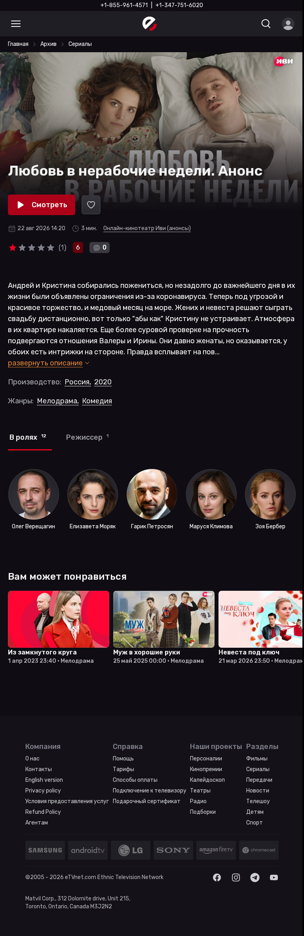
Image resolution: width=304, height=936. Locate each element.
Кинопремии (206, 769)
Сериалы (258, 769)
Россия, (78, 382)
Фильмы (257, 758)
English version (44, 780)
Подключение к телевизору (149, 790)
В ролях (28, 437)
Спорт (254, 822)
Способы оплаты (135, 780)
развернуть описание (45, 363)
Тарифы (123, 769)
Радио (198, 801)
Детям (255, 812)
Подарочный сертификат (146, 801)
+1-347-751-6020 (179, 5)
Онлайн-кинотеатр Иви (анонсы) (147, 228)
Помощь (123, 758)
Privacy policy (43, 790)
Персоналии (206, 758)
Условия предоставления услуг (67, 801)
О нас (32, 758)
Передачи (259, 780)
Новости (257, 790)
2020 (103, 382)
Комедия (97, 401)
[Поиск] (266, 24)
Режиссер (87, 437)
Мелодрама (58, 401)
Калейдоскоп (207, 780)
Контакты (38, 769)
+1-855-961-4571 (124, 5)
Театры (200, 790)
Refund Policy (43, 812)
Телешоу (258, 801)
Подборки (203, 812)
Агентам (36, 822)
